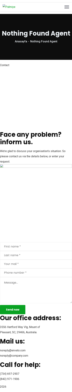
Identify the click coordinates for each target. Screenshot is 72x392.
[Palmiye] (9, 7)
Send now (12, 309)
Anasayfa (21, 41)
